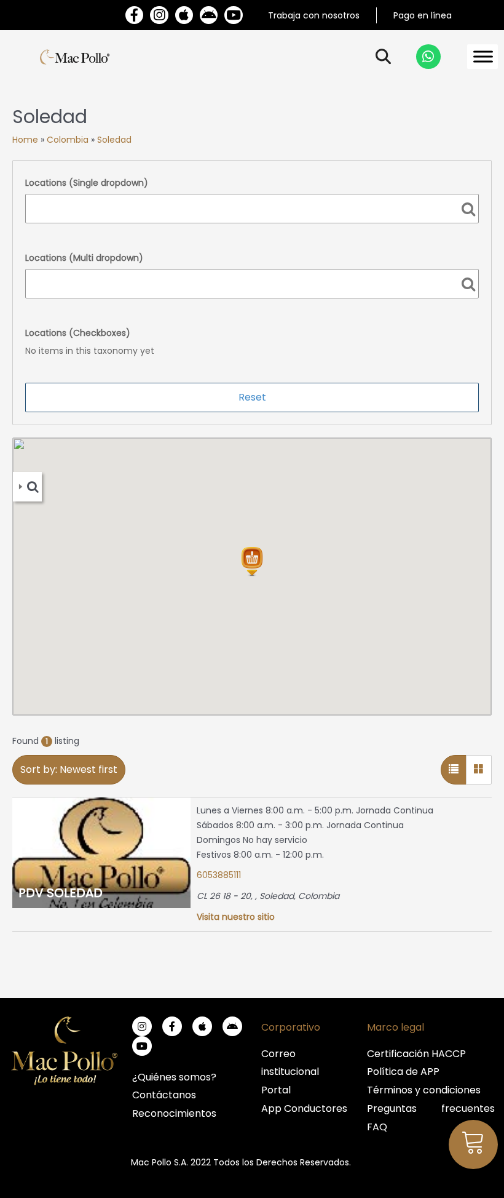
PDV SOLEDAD (60, 892)
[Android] (209, 15)
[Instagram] (159, 15)
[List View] (454, 770)
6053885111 (219, 875)
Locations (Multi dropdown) (84, 258)
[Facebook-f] (134, 15)
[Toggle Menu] (483, 57)
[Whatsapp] (428, 56)
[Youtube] (233, 15)
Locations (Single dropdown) (86, 183)
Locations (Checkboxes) (77, 333)
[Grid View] (479, 770)
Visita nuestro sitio (236, 917)
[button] (252, 561)
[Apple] (184, 15)
